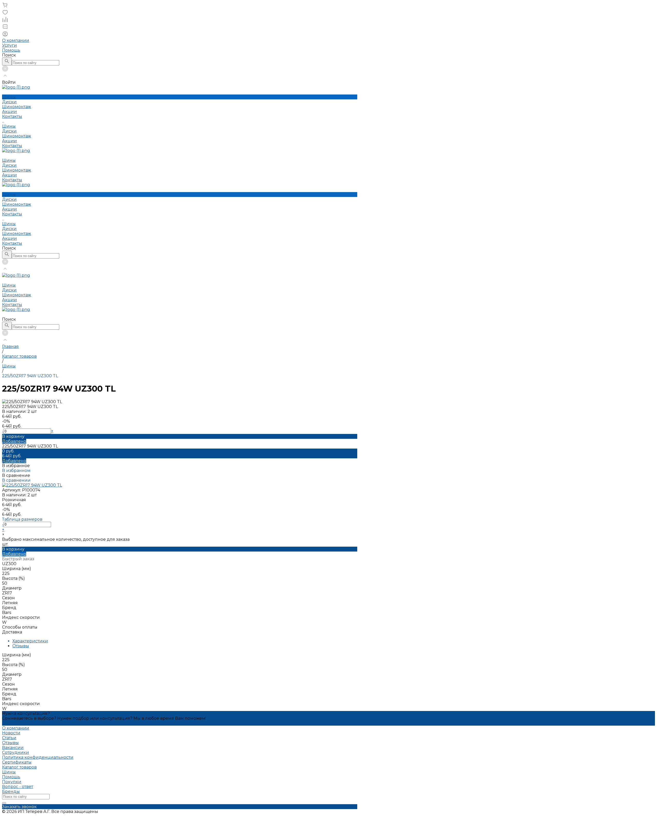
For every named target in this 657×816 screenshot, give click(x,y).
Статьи (9, 737)
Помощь (11, 50)
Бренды (11, 791)
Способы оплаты (19, 627)
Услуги (9, 45)
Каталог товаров (19, 767)
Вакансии (13, 747)
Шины (9, 126)
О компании (15, 40)
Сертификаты (17, 762)
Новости (11, 732)
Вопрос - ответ (17, 786)
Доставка (12, 632)
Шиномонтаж (16, 136)
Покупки (11, 781)
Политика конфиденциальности (37, 757)
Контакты (12, 145)
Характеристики (30, 641)
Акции (9, 140)
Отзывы (20, 645)
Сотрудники (15, 752)
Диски (9, 131)
